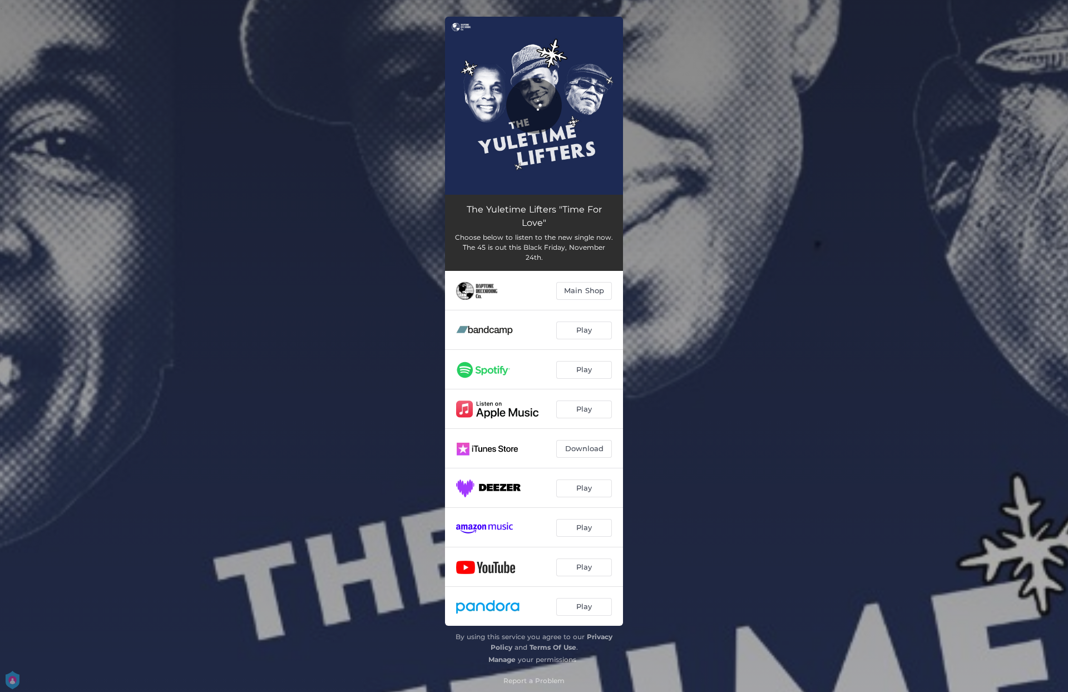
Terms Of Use (553, 647)
